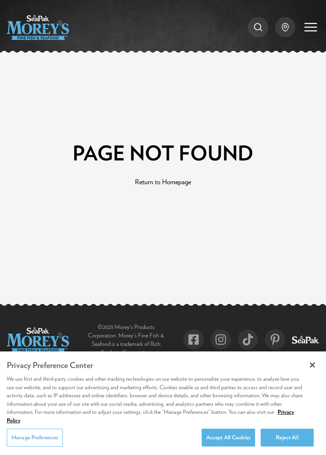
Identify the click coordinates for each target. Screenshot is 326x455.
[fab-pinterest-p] (275, 339)
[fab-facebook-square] (193, 339)
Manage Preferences (34, 437)
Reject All (287, 437)
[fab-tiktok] (248, 339)
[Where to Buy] (285, 27)
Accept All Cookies (228, 437)
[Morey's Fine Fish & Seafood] (38, 27)
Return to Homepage (163, 181)
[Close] (312, 365)
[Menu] (310, 27)
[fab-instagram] (221, 339)
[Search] (258, 27)
